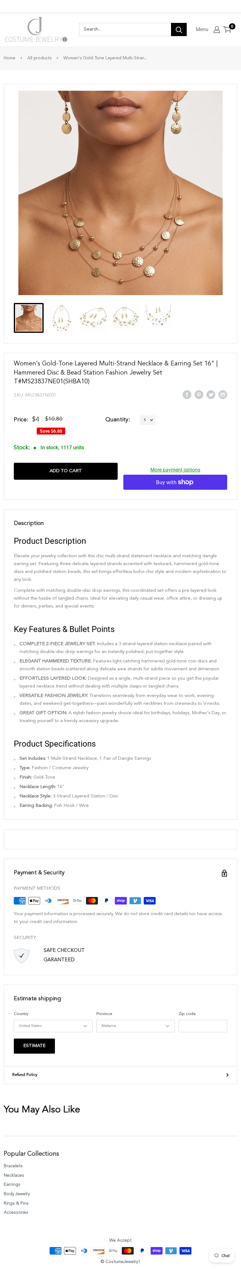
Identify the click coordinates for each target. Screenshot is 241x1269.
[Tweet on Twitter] (210, 394)
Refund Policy (24, 1075)
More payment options (175, 470)
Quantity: (117, 420)
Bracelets (13, 1166)
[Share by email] (222, 394)
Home (9, 58)
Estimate (34, 1046)
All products (39, 58)
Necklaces (14, 1175)
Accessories (16, 1212)
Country (21, 1014)
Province (104, 1014)
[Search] (179, 29)
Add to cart (66, 471)
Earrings (12, 1184)
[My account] (217, 29)
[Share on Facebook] (187, 394)
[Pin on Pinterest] (199, 394)
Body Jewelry (17, 1194)
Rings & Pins (16, 1203)
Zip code (187, 1014)
